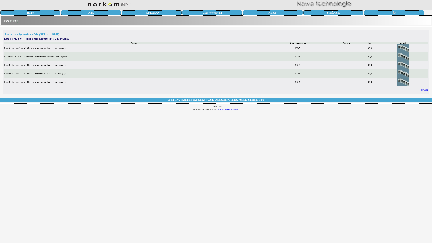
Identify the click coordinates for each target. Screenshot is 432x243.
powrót (424, 89)
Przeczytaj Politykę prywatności (228, 109)
